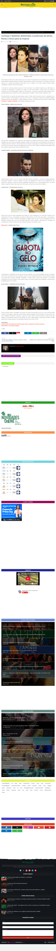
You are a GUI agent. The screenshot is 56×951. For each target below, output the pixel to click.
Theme (23, 942)
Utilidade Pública (48, 790)
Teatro (31, 790)
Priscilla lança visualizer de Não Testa (11, 682)
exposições (34, 785)
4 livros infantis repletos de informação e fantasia (14, 757)
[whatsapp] (17, 830)
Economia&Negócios (6, 785)
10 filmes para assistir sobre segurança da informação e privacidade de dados (21, 725)
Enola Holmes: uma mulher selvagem (10, 325)
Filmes (44, 785)
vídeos (3, 792)
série (23, 790)
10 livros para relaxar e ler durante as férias (13, 741)
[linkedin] (6, 830)
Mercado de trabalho (39, 787)
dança (42, 783)
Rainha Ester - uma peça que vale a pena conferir (14, 717)
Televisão (36, 790)
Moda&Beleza (47, 787)
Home (2, 1)
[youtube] (53, 1)
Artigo (16, 783)
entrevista (24, 785)
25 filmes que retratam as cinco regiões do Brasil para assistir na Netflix (19, 642)
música (3, 790)
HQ (17, 787)
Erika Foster (4, 225)
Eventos (29, 785)
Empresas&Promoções (16, 785)
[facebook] (45, 1)
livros (21, 787)
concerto (33, 783)
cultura (9, 32)
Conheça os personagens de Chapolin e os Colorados (19, 877)
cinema (20, 783)
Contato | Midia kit (7, 1)
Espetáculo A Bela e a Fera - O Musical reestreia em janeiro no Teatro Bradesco (21, 749)
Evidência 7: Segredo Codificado (9, 101)
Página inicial (4, 32)
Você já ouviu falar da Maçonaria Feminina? (13, 658)
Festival (40, 785)
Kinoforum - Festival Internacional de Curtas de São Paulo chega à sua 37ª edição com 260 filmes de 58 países (26, 673)
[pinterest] (51, 1)
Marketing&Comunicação (28, 787)
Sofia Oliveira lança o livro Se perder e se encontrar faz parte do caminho (20, 650)
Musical (8, 790)
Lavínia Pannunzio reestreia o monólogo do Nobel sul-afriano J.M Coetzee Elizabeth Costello (24, 626)
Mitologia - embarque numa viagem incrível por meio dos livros (17, 773)
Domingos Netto (6, 41)
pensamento (13, 790)
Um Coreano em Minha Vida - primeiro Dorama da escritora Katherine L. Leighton (26, 889)
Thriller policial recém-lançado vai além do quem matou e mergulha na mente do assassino (22, 324)
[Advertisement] (28, 18)
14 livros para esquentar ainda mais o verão (13, 765)
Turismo (41, 790)
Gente (14, 787)
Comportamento (26, 783)
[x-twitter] (47, 1)
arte (12, 783)
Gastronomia (8, 787)
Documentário (48, 783)
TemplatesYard (12, 942)
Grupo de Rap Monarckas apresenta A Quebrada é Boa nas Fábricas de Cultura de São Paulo (24, 666)
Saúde (19, 790)
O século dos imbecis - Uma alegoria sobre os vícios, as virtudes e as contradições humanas (24, 634)
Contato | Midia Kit (51, 942)
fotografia (49, 785)
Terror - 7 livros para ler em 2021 (10, 733)
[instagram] (49, 1)
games (3, 787)
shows (27, 790)
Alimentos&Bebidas (5, 783)
